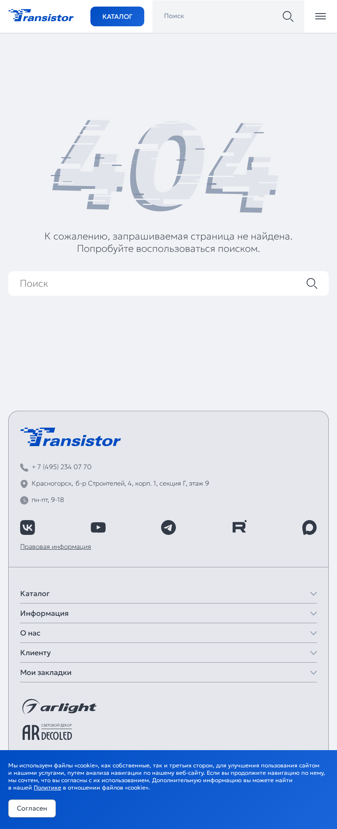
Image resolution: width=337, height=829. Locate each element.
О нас (30, 633)
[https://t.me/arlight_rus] (168, 527)
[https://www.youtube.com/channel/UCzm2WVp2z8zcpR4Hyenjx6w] (98, 527)
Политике (47, 787)
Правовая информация (55, 546)
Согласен (32, 808)
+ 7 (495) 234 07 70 (62, 467)
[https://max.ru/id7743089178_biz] (309, 527)
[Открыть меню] (320, 16)
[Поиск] (288, 16)
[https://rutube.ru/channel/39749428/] (239, 527)
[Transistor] (41, 14)
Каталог (117, 16)
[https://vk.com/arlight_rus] (27, 527)
